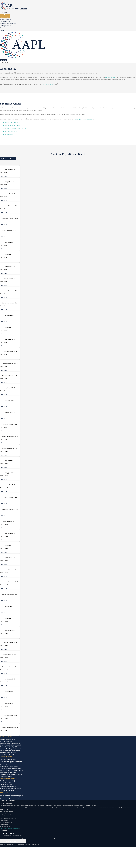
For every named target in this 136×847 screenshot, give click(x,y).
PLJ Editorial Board (9, 134)
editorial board (110, 77)
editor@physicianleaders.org (84, 119)
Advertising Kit (11, 846)
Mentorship (10, 786)
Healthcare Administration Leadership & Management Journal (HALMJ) (10, 768)
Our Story (3, 795)
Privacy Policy (3, 846)
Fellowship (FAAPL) (11, 788)
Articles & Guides (8, 761)
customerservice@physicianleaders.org (10, 828)
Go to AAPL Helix (4, 12)
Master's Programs (9, 749)
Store (1, 28)
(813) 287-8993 (4, 826)
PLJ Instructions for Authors (11, 122)
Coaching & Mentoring (11, 751)
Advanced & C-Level (9, 745)
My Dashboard (5, 783)
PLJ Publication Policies (10, 131)
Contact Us (16, 799)
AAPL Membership (48, 84)
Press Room (9, 799)
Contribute (9, 776)
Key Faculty (10, 797)
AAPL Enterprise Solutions (13, 841)
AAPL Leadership (11, 795)
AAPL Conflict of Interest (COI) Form (14, 128)
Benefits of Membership (7, 781)
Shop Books (10, 774)
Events (7, 747)
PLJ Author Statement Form (11, 125)
